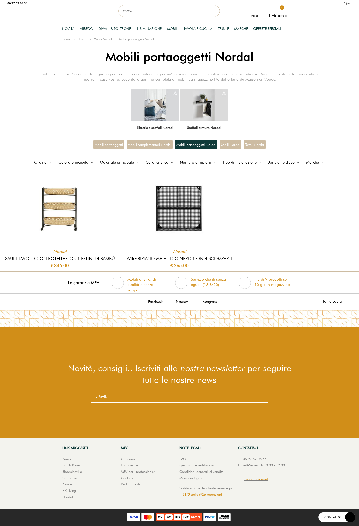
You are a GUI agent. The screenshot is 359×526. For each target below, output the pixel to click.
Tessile (223, 29)
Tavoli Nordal (254, 145)
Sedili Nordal (230, 145)
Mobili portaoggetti (109, 145)
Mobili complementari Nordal (149, 145)
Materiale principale (117, 162)
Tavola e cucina (198, 29)
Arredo (86, 29)
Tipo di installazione (239, 162)
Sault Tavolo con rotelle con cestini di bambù (60, 258)
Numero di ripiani (195, 162)
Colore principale (73, 162)
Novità (68, 29)
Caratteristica (157, 162)
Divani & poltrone (114, 29)
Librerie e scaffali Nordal (155, 128)
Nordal (81, 39)
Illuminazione (149, 29)
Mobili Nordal (103, 39)
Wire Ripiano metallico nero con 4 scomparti (179, 258)
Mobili (172, 29)
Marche (241, 29)
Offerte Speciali (267, 29)
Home (66, 39)
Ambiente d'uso (281, 162)
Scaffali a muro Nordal (204, 128)
